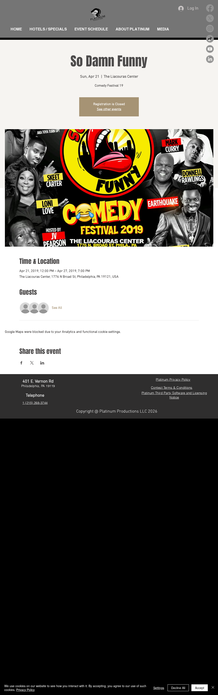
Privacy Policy (25, 690)
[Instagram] (210, 28)
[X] (210, 18)
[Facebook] (210, 8)
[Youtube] (210, 49)
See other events (109, 109)
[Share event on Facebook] (21, 363)
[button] (163, 27)
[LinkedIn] (210, 59)
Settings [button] (158, 688)
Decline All (178, 688)
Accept (199, 688)
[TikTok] (210, 39)
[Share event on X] (32, 363)
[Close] (212, 688)
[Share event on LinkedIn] (42, 363)
